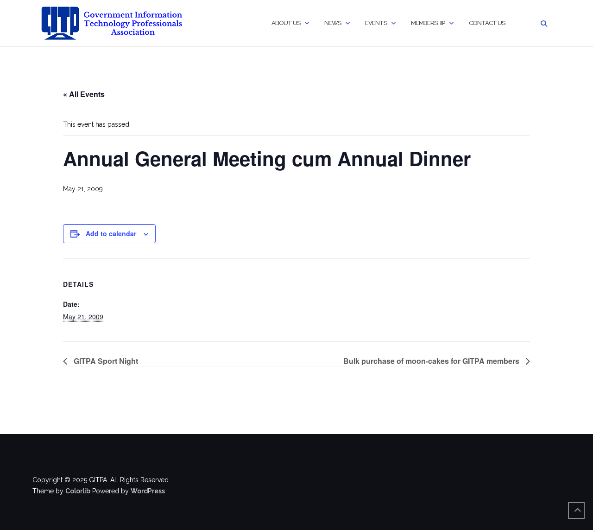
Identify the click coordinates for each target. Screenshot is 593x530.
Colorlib (77, 491)
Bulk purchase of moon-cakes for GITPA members (432, 360)
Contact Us (487, 22)
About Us (285, 22)
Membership (428, 22)
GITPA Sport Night (105, 360)
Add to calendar (111, 233)
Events (376, 22)
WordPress (148, 491)
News (332, 22)
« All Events (84, 94)
